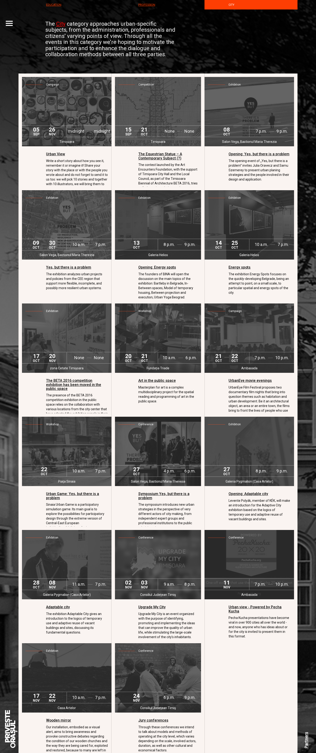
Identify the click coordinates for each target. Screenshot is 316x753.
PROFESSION (146, 4)
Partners (306, 740)
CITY (231, 4)
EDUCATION (53, 4)
